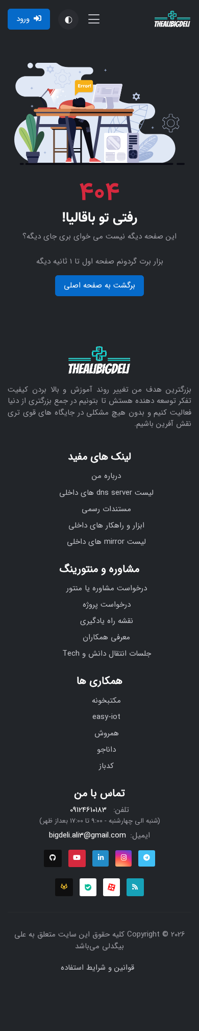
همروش (106, 733)
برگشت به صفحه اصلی (99, 285)
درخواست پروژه (107, 604)
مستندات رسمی (106, 509)
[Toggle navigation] (94, 19)
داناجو (106, 750)
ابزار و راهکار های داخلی (106, 525)
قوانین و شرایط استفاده (97, 968)
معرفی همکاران (106, 637)
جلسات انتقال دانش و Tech (106, 654)
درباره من (106, 476)
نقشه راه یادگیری (106, 621)
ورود (23, 19)
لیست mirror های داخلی (106, 542)
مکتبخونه (106, 700)
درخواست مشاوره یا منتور (106, 588)
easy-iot (106, 717)
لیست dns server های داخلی (106, 493)
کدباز (106, 766)
